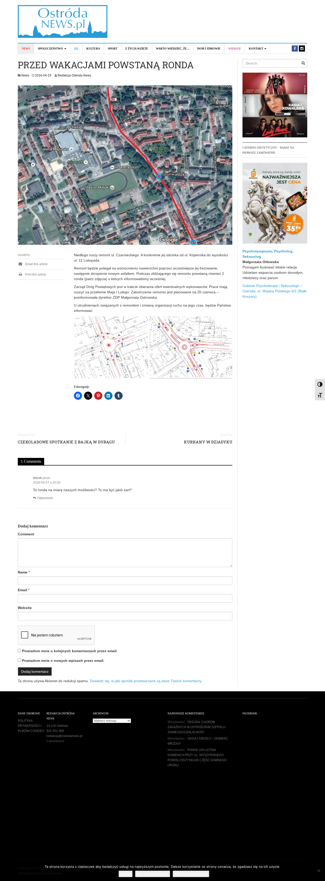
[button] (111, 347)
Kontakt (256, 48)
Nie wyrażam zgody (152, 874)
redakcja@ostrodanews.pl (64, 736)
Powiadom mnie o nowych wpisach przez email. (63, 661)
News (26, 48)
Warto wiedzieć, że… (172, 48)
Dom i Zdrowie (208, 48)
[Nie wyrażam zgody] (318, 870)
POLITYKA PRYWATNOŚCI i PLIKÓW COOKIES (31, 726)
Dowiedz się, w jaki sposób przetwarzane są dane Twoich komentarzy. (146, 681)
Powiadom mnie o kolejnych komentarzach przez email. (70, 651)
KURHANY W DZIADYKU (208, 441)
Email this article (36, 264)
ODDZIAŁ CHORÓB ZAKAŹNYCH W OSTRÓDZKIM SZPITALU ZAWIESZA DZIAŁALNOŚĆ (196, 727)
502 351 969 (55, 731)
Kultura (93, 48)
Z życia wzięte (136, 48)
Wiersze (234, 48)
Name (22, 572)
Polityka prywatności (191, 874)
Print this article (35, 274)
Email (22, 590)
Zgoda (126, 874)
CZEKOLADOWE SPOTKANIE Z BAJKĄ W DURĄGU (66, 441)
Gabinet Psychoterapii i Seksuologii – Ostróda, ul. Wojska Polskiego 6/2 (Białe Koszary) (274, 291)
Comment (26, 534)
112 (76, 48)
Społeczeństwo (51, 48)
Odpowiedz (45, 498)
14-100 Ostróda (57, 726)
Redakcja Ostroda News (74, 75)
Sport (112, 48)
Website (25, 608)
